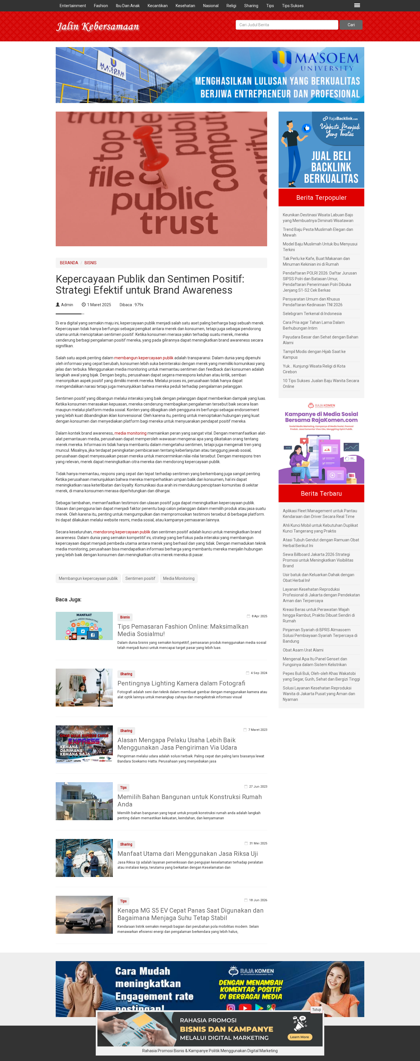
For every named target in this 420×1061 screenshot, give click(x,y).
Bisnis (125, 617)
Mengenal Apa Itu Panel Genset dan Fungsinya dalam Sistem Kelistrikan (315, 662)
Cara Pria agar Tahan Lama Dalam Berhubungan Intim (314, 325)
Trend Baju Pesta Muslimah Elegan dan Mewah (318, 232)
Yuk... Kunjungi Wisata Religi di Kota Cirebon (314, 369)
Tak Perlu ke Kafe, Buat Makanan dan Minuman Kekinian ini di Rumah (316, 261)
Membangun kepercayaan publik (88, 578)
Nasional (211, 5)
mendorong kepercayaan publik (121, 532)
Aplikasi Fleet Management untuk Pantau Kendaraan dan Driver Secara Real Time (320, 514)
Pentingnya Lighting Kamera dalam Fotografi (181, 683)
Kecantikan (158, 5)
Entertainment (73, 5)
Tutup (316, 1010)
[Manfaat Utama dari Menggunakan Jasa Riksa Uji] (84, 857)
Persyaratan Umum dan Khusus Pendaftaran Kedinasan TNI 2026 (313, 302)
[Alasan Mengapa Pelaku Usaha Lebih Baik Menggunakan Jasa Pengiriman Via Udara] (84, 744)
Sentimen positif (140, 578)
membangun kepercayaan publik (143, 358)
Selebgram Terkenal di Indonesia (312, 313)
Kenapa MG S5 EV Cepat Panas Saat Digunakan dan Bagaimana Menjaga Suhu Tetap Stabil (190, 914)
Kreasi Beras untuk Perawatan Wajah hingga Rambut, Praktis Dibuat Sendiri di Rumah (319, 615)
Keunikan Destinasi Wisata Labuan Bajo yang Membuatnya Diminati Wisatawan (318, 218)
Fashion (101, 5)
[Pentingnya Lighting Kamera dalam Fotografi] (84, 687)
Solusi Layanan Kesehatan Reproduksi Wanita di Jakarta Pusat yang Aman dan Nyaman (319, 694)
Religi (231, 5)
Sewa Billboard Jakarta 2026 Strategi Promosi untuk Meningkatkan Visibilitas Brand (318, 560)
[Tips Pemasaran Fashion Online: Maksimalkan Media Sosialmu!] (84, 625)
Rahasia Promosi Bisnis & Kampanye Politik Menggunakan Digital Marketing (210, 1050)
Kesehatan (185, 5)
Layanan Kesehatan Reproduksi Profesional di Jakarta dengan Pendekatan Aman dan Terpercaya (321, 595)
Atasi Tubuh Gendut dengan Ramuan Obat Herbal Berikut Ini (321, 543)
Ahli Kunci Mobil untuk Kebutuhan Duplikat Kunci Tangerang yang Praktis (320, 528)
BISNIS (91, 263)
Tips (270, 5)
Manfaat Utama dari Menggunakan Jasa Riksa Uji (187, 853)
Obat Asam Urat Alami (303, 650)
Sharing (251, 5)
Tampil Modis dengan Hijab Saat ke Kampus (314, 354)
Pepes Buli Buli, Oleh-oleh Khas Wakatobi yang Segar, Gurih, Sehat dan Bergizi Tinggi (321, 676)
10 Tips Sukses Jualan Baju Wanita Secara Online (321, 383)
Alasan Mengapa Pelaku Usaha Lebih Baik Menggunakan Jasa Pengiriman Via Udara (177, 744)
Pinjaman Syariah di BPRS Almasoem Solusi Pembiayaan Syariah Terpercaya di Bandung (320, 636)
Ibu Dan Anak (128, 5)
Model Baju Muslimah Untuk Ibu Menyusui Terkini (320, 247)
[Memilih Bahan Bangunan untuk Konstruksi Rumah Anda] (84, 800)
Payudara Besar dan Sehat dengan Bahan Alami (320, 340)
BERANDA (69, 263)
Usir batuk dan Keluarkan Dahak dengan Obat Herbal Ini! (318, 577)
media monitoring (130, 433)
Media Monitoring (179, 578)
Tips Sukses (293, 5)
